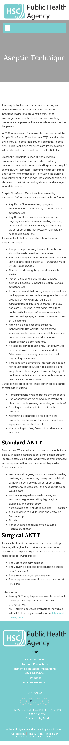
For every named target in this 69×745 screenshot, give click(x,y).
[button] (7, 28)
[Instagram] (38, 701)
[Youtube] (45, 701)
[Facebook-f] (23, 701)
